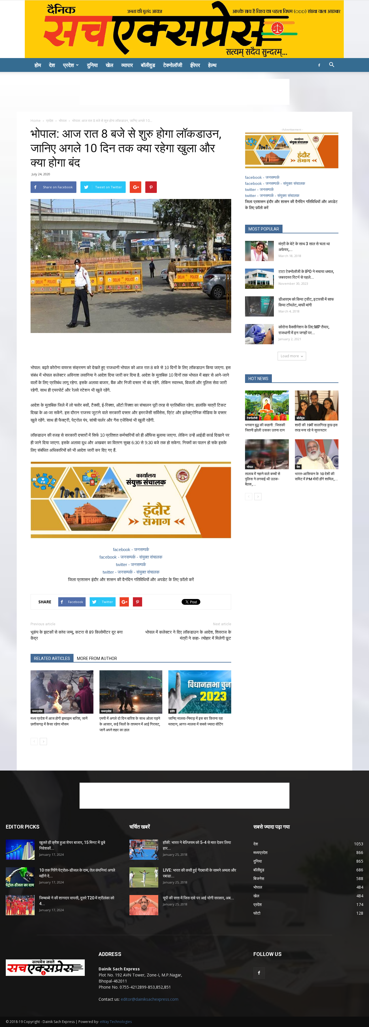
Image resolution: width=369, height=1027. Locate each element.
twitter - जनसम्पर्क (131, 564)
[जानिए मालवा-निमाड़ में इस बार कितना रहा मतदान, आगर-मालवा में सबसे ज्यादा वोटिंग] (199, 692)
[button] (331, 65)
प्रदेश (68, 65)
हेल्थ (212, 65)
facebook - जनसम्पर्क (131, 549)
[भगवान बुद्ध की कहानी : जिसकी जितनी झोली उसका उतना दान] (267, 405)
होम (38, 65)
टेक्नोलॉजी (172, 65)
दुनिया (92, 65)
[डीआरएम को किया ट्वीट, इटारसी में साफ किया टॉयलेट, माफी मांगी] (259, 306)
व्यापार (127, 65)
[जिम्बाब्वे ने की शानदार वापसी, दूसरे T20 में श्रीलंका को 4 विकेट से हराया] (20, 905)
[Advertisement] (184, 92)
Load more (290, 356)
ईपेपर (195, 65)
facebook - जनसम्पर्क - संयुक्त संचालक (130, 557)
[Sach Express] (184, 29)
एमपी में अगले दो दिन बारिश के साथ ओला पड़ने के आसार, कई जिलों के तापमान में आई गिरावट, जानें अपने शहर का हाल (129, 724)
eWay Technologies (116, 1021)
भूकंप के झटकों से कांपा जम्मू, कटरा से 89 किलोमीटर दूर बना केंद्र (77, 635)
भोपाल (63, 120)
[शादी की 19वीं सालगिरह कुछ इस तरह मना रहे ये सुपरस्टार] (317, 405)
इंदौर (172, 711)
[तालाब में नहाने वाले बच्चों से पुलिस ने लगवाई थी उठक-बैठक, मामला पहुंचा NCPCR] (267, 454)
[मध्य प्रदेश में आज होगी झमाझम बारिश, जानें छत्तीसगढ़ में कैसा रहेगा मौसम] (62, 692)
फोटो (256, 913)
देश (52, 65)
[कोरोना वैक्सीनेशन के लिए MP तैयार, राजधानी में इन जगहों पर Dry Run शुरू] (259, 334)
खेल (109, 65)
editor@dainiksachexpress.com (149, 999)
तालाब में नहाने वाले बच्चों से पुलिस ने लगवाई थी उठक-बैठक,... (262, 479)
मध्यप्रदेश (37, 711)
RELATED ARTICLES (52, 658)
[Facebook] (319, 65)
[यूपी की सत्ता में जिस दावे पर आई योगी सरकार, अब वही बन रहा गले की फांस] (143, 905)
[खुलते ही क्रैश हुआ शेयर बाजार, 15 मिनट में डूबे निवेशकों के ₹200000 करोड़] (20, 850)
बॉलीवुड (148, 65)
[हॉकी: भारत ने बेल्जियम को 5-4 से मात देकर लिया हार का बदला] (143, 850)
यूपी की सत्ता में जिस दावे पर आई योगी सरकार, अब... (198, 898)
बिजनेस (258, 878)
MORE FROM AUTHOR (97, 658)
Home (36, 120)
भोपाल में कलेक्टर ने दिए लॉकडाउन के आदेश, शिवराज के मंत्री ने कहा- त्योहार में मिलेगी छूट (188, 635)
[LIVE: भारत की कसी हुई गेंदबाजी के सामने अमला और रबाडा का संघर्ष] (143, 877)
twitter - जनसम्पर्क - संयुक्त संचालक (131, 572)
